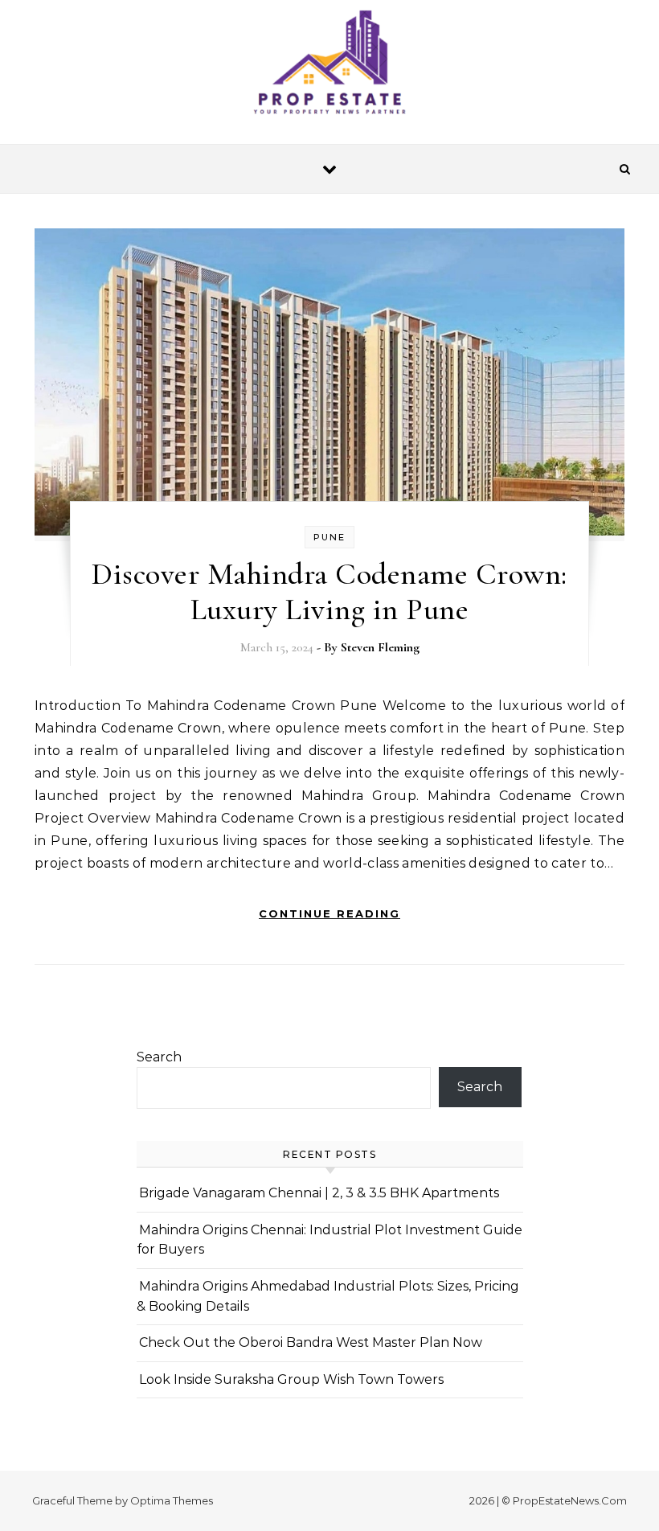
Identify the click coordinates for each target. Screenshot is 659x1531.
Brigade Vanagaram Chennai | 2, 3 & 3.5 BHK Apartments (319, 1193)
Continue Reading (329, 913)
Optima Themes (171, 1500)
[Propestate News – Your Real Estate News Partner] (329, 65)
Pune (329, 537)
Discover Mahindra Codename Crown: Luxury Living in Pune (329, 592)
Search (159, 1057)
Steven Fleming (380, 647)
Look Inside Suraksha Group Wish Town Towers (291, 1379)
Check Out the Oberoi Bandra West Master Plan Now (310, 1342)
